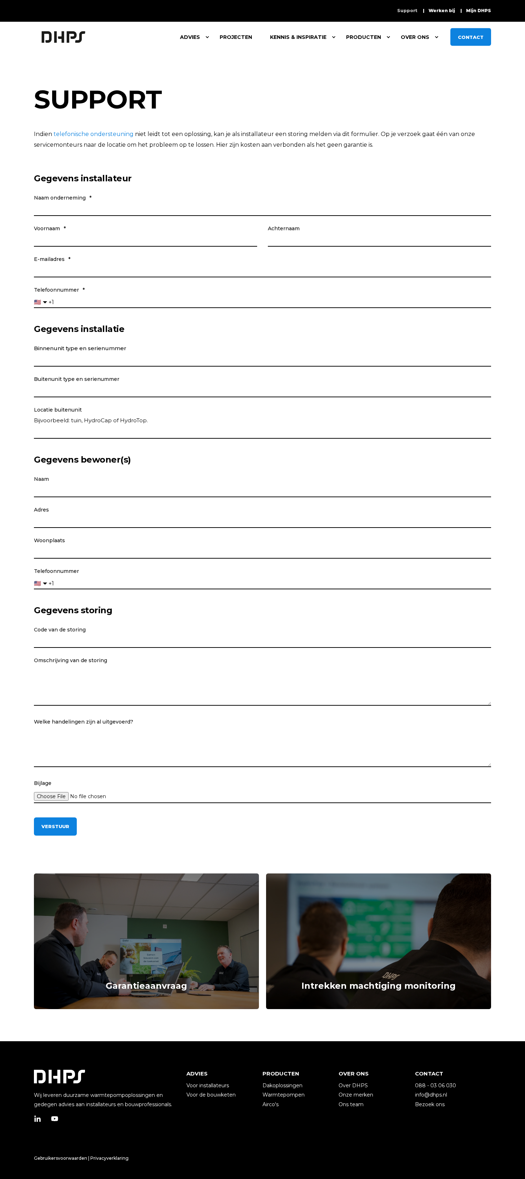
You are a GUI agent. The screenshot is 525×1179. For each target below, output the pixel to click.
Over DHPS (353, 1085)
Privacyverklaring (109, 1158)
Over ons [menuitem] (415, 37)
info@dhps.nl (431, 1095)
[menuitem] (407, 11)
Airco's (270, 1104)
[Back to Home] (63, 37)
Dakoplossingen (282, 1085)
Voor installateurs (207, 1085)
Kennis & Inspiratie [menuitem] (298, 37)
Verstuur (55, 826)
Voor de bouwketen (211, 1095)
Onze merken (356, 1095)
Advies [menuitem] (190, 37)
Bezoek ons (430, 1104)
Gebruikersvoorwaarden (60, 1158)
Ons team (351, 1104)
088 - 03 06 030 (435, 1085)
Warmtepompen (283, 1095)
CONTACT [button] (471, 37)
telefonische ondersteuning (94, 134)
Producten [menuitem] (363, 37)
